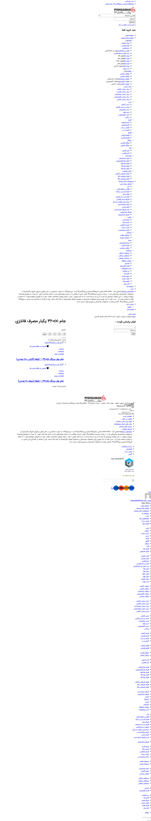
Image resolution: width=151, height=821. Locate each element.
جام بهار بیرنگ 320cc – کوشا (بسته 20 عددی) (41, 381)
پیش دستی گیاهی (123, 89)
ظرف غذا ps (125, 166)
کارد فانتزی (125, 153)
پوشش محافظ (126, 260)
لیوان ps (126, 56)
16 (50, 334)
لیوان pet (126, 61)
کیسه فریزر (125, 219)
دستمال (128, 232)
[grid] (63, 337)
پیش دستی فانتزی (123, 91)
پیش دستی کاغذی (123, 99)
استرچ (127, 263)
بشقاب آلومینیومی (123, 81)
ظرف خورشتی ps (123, 176)
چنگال (129, 140)
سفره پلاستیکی (124, 242)
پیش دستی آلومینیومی (121, 96)
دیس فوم (126, 112)
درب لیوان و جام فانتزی (121, 53)
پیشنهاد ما (130, 286)
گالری (130, 454)
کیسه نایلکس (124, 225)
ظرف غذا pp (125, 168)
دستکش (128, 250)
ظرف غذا (128, 155)
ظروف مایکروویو (125, 212)
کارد (130, 148)
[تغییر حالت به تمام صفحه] (148, 817)
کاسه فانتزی (125, 125)
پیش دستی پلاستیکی (122, 94)
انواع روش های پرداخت (124, 421)
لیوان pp (126, 58)
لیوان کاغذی (125, 66)
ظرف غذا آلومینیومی (122, 161)
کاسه (129, 120)
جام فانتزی (125, 48)
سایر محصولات (126, 268)
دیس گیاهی (125, 104)
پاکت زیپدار (125, 227)
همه (44, 334)
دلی (128, 186)
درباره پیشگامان (126, 446)
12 (54, 334)
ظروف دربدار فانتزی (122, 199)
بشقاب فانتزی (124, 76)
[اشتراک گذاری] (146, 817)
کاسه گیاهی (125, 122)
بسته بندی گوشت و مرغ (121, 202)
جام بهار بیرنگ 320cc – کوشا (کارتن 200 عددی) (40, 359)
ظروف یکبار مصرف (127, 38)
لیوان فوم (126, 63)
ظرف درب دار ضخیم (122, 196)
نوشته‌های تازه (128, 291)
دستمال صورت (124, 237)
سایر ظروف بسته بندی (121, 209)
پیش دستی (127, 86)
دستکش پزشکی (124, 255)
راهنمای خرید (127, 416)
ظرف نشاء (126, 281)
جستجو (132, 22)
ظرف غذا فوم (125, 163)
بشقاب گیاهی (124, 73)
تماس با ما (130, 304)
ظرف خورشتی (126, 171)
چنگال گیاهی (124, 145)
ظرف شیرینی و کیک (122, 191)
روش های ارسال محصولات (123, 424)
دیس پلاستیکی (124, 109)
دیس (129, 102)
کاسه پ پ (125, 130)
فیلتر (133, 333)
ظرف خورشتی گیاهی (122, 173)
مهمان (141, 500)
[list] (65, 337)
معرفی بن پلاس (127, 419)
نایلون (129, 217)
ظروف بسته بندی (125, 184)
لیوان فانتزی (125, 45)
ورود (149, 492)
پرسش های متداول (125, 426)
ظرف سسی (125, 207)
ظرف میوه (126, 194)
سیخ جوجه (125, 276)
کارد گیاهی (125, 150)
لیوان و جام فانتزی (123, 50)
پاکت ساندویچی (123, 230)
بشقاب (129, 71)
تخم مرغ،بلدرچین (123, 204)
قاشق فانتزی (125, 137)
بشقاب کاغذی (125, 84)
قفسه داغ (130, 309)
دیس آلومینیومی (123, 114)
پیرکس (127, 117)
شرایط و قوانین (127, 429)
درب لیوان (126, 68)
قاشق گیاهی (125, 135)
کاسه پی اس (125, 127)
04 (64, 334)
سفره (129, 240)
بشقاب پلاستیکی (124, 79)
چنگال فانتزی (125, 143)
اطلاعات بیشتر (59, 354)
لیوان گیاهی (125, 43)
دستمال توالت (124, 235)
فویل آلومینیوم (124, 266)
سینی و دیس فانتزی (122, 107)
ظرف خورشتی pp (123, 178)
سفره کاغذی (125, 245)
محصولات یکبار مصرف (126, 181)
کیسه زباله (126, 222)
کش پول (126, 283)
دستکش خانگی (124, 253)
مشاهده (61, 351)
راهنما (129, 307)
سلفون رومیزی (124, 248)
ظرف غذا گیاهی (124, 158)
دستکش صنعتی (124, 258)
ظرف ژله (126, 273)
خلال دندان (125, 278)
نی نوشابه (126, 271)
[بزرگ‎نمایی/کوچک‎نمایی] (150, 817)
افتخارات (129, 449)
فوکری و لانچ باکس (123, 189)
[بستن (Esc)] (144, 817)
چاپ (132, 289)
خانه (134, 316)
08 (59, 334)
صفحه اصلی (129, 35)
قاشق (129, 132)
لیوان (130, 40)
